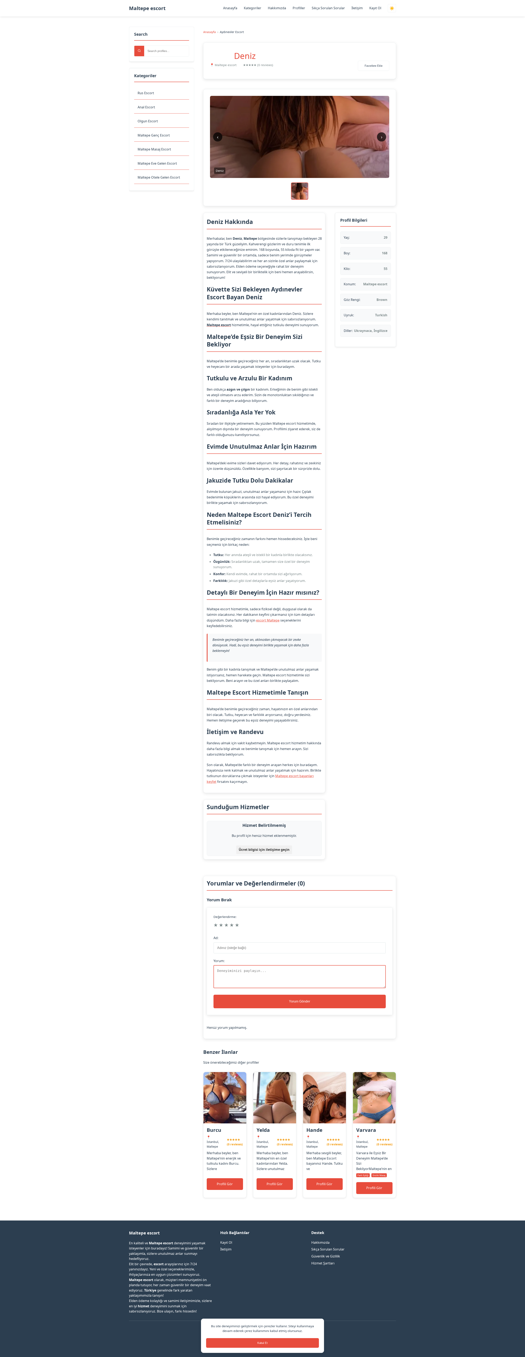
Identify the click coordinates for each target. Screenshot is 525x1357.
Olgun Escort (148, 121)
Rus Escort (146, 93)
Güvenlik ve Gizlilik (325, 1256)
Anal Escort (146, 107)
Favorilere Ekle (373, 65)
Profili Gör (225, 1184)
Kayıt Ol (375, 8)
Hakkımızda (277, 8)
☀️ (391, 8)
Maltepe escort (147, 8)
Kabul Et (262, 1342)
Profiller (299, 8)
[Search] (139, 51)
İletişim (357, 8)
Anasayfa (230, 8)
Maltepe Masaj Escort (154, 149)
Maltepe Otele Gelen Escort (159, 177)
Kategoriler (252, 8)
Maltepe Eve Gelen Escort (157, 163)
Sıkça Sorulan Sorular (328, 8)
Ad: (215, 938)
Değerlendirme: (224, 917)
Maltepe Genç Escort (154, 135)
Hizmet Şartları (322, 1263)
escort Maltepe (268, 620)
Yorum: (219, 961)
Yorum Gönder (299, 1001)
